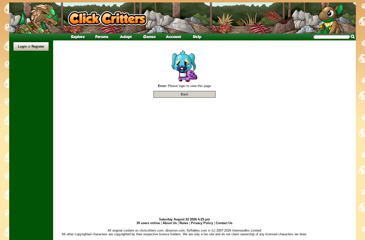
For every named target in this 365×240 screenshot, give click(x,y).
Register (38, 46)
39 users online (148, 223)
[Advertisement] (336, 115)
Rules (184, 223)
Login (22, 46)
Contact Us (224, 223)
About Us (170, 223)
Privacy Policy (202, 223)
